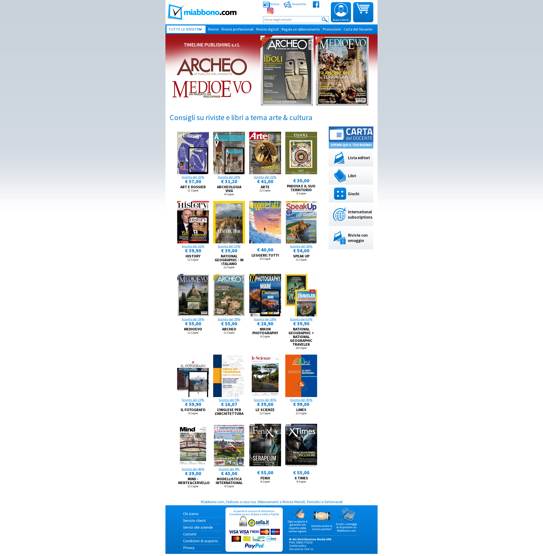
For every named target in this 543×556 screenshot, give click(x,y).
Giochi (353, 193)
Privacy (189, 547)
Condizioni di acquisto (200, 540)
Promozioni (332, 29)
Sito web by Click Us (301, 549)
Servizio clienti (194, 520)
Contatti (189, 534)
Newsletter (299, 4)
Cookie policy (297, 546)
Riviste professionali (237, 29)
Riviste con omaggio (358, 237)
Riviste (213, 29)
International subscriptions (360, 214)
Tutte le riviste (184, 29)
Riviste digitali (267, 29)
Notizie (275, 4)
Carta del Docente (358, 29)
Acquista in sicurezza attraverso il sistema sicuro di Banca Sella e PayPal (254, 512)
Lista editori (359, 157)
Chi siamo (191, 513)
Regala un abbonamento (300, 29)
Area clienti (341, 20)
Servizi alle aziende (198, 527)
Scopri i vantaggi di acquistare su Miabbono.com (346, 527)
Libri (352, 175)
